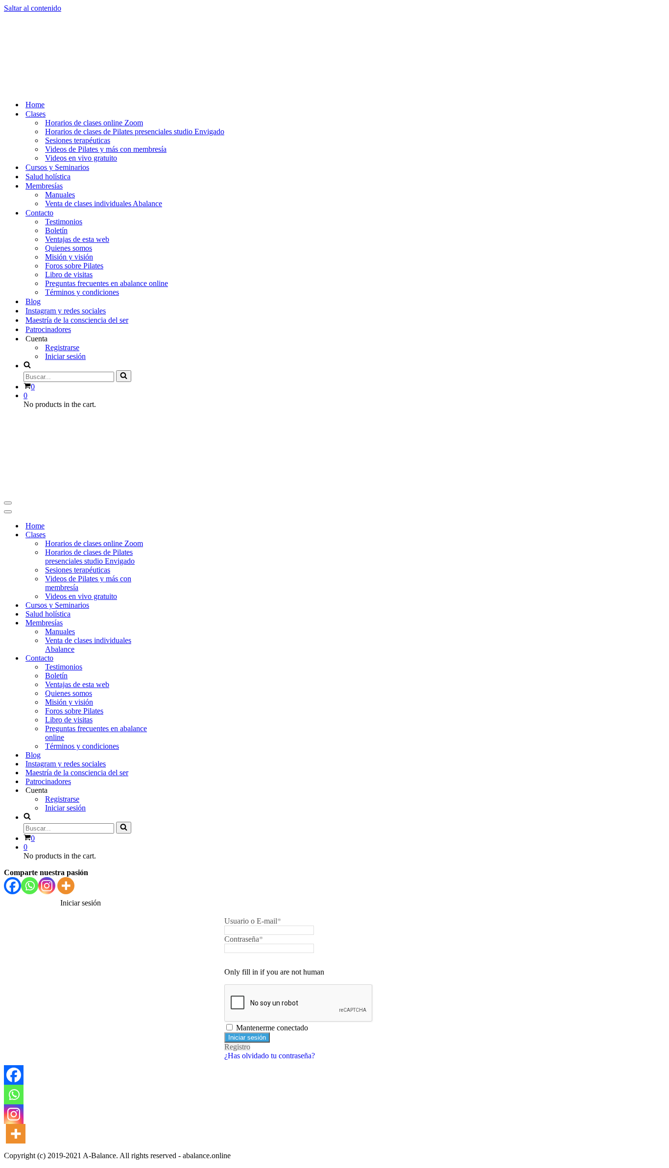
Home (35, 104)
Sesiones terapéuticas (77, 140)
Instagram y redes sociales (65, 311)
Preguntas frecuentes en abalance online (106, 283)
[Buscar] (123, 376)
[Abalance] (122, 87)
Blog (33, 301)
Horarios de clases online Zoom (94, 123)
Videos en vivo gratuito (81, 158)
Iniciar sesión (65, 356)
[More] (65, 885)
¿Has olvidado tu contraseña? (269, 1055)
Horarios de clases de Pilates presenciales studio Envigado (134, 131)
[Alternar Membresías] (175, 623)
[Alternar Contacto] (175, 658)
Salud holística (48, 176)
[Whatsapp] (29, 885)
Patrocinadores (48, 329)
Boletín (56, 230)
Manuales (60, 195)
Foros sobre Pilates (74, 266)
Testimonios (63, 221)
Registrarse (62, 347)
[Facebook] (12, 885)
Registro (237, 1047)
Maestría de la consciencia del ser (76, 320)
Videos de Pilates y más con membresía (106, 149)
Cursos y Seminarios (57, 167)
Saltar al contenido (32, 8)
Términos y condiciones (82, 292)
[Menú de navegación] (8, 502)
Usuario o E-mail (252, 921)
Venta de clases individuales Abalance (103, 203)
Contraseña (243, 939)
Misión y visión (69, 257)
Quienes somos (68, 248)
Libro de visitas (69, 274)
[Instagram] (46, 885)
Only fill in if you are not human (274, 972)
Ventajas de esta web (77, 239)
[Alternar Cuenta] (175, 791)
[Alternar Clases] (175, 535)
